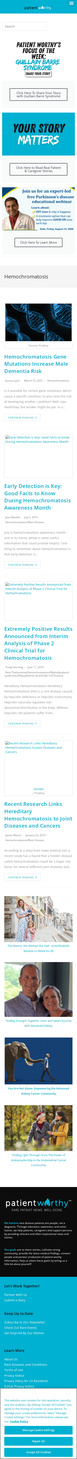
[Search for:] (24, 26)
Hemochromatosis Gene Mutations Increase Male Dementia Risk (36, 363)
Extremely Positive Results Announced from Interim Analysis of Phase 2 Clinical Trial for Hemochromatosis (38, 643)
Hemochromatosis (58, 380)
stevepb (38, 789)
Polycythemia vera (29, 675)
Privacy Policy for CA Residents (26, 1381)
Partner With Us (15, 1295)
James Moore (13, 835)
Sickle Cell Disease (52, 675)
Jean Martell (12, 517)
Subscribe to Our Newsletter (24, 1322)
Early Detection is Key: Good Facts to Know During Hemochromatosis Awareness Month (37, 496)
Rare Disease (36, 522)
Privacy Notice (14, 1375)
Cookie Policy (19, 1421)
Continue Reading (21, 417)
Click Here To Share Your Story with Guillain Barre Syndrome (38, 94)
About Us (10, 1359)
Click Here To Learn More (38, 242)
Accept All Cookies (38, 1452)
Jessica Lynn (12, 380)
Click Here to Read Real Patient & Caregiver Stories (38, 169)
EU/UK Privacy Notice (19, 1386)
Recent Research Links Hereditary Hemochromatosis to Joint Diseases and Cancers (38, 814)
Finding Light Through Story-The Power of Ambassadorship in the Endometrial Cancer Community (38, 1160)
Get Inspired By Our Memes (24, 1333)
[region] (38, 1423)
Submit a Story (14, 1300)
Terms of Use (13, 1370)
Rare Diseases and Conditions (25, 1365)
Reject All (38, 1441)
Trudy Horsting (14, 667)
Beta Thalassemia (16, 672)
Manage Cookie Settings (38, 1430)
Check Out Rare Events (20, 1328)
